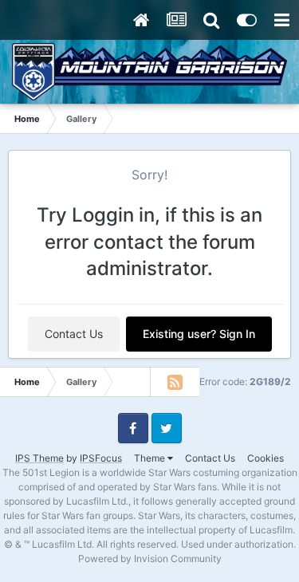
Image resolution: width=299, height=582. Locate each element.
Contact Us (74, 333)
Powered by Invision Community (150, 558)
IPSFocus (101, 458)
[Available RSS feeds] (174, 382)
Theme (150, 458)
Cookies (265, 458)
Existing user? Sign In (199, 333)
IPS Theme (39, 458)
